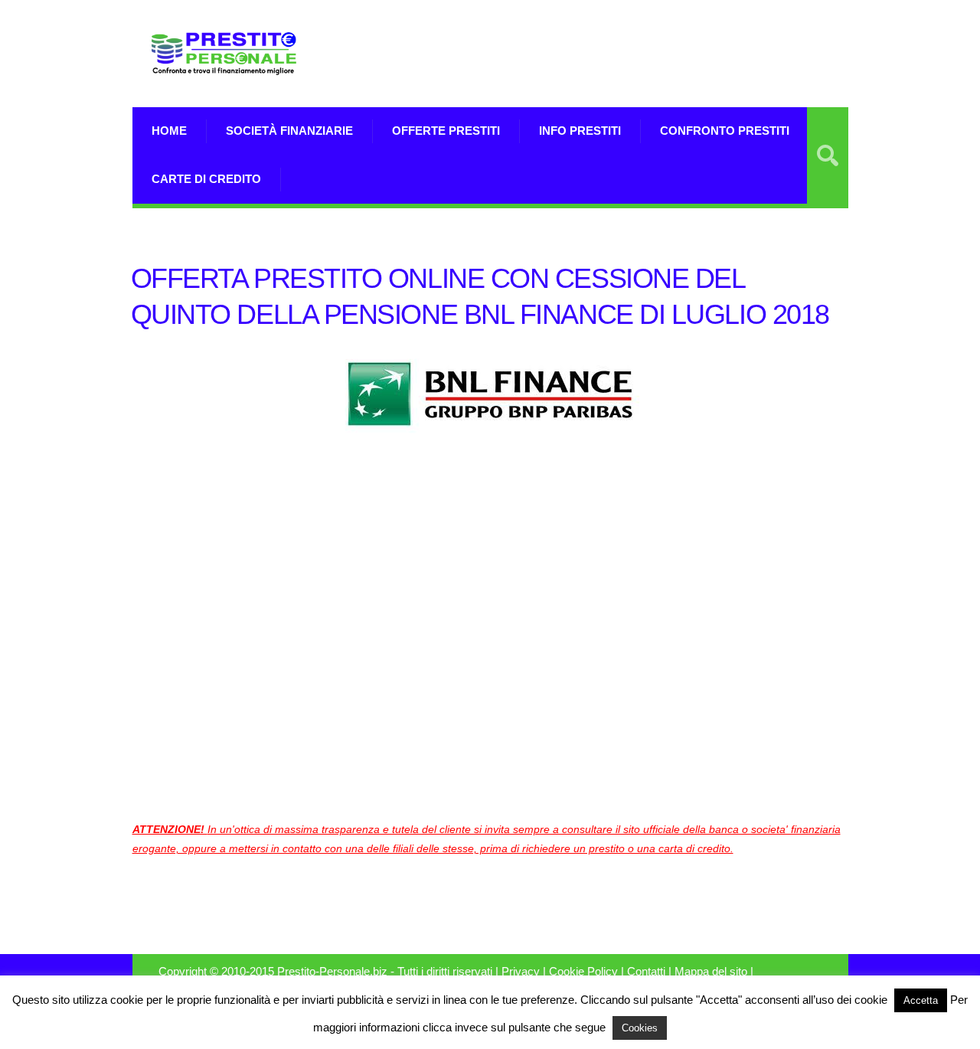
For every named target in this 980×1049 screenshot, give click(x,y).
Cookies (640, 1028)
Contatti (646, 972)
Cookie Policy (583, 972)
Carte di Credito (206, 178)
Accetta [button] (920, 1000)
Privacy (520, 972)
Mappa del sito (711, 972)
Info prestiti (580, 130)
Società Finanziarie (289, 130)
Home (169, 130)
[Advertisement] (669, 54)
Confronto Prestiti (724, 130)
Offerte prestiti (446, 130)
